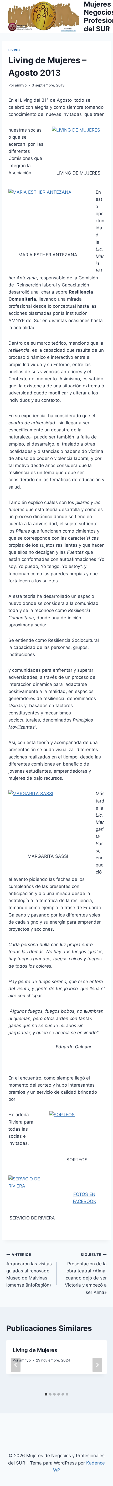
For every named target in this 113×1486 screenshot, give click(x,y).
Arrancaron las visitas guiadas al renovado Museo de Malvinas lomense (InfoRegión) (29, 1270)
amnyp (21, 85)
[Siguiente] (97, 1365)
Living (14, 50)
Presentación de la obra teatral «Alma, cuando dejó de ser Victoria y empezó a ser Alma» (86, 1273)
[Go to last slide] (15, 1365)
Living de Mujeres (35, 1350)
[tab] (46, 1394)
